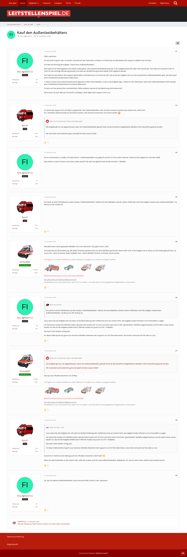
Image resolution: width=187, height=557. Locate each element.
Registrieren (164, 3)
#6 (176, 297)
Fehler (58, 524)
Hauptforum (46, 524)
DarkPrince (22, 521)
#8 (176, 420)
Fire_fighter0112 (26, 36)
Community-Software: (93, 553)
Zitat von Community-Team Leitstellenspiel (66, 121)
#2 (176, 105)
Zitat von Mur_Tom (57, 427)
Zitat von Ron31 (56, 305)
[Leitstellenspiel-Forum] (93, 14)
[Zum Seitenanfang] (183, 553)
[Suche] (175, 3)
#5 (176, 241)
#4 (176, 197)
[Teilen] (177, 43)
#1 (176, 51)
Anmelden (152, 3)
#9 (176, 475)
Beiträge (14, 82)
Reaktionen (15, 79)
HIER (46, 259)
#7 (176, 351)
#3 (176, 152)
